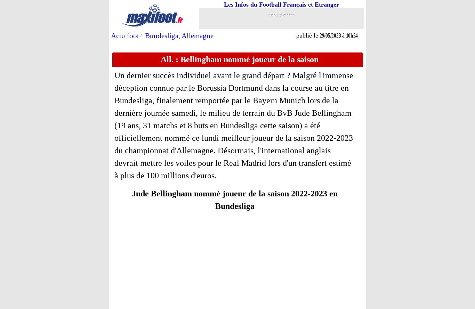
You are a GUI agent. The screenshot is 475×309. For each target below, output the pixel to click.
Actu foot (125, 36)
